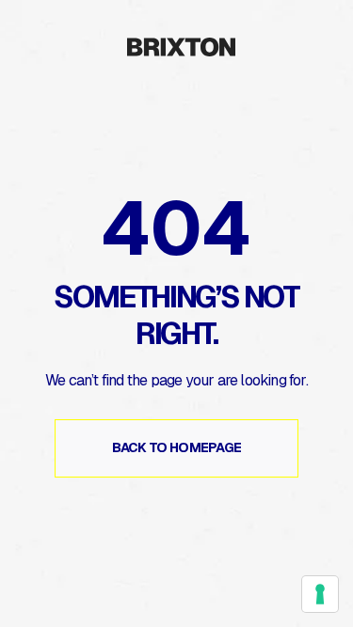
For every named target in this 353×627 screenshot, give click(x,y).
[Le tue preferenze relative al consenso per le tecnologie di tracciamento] (320, 594)
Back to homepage (177, 447)
